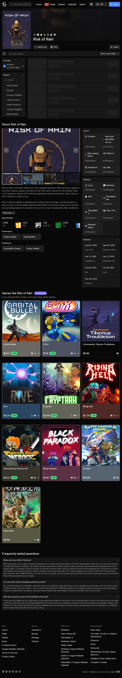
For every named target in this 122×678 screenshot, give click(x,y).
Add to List (42, 47)
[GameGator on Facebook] (6, 671)
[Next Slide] (75, 150)
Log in (116, 4)
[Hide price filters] (4, 53)
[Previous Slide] (6, 150)
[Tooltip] (23, 66)
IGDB (112, 672)
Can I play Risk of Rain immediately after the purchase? (24, 582)
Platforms (87, 180)
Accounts (6, 61)
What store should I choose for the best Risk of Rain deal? (25, 597)
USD (101, 4)
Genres (86, 131)
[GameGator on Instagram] (3, 671)
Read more (7, 213)
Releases (87, 240)
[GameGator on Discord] (91, 4)
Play (55, 47)
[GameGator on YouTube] (10, 671)
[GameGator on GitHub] (20, 671)
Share (116, 47)
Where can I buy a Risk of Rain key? (17, 560)
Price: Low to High (108, 54)
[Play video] (41, 150)
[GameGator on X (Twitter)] (13, 671)
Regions (6, 75)
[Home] (4, 4)
